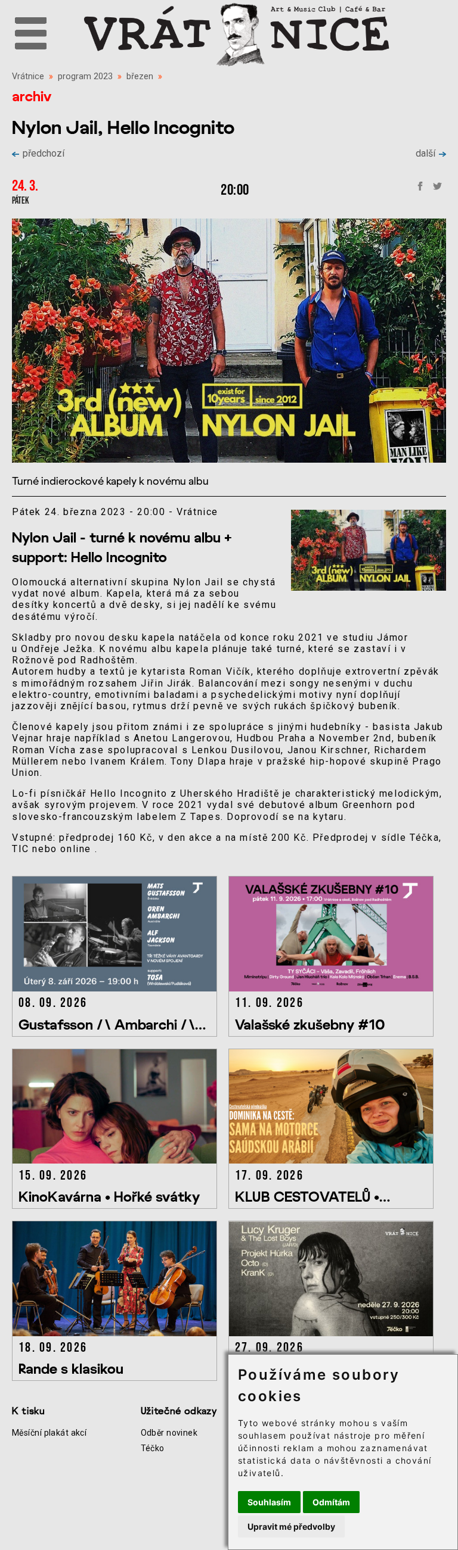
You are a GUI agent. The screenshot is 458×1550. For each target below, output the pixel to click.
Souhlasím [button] (269, 1502)
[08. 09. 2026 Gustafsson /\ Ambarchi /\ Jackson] (120, 988)
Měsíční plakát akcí (49, 1432)
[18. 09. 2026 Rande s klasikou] (120, 1333)
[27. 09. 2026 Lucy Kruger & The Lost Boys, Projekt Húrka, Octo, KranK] (335, 1333)
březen (139, 76)
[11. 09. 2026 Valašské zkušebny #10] (335, 988)
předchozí (43, 153)
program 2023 (85, 76)
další (425, 153)
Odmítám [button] (331, 1502)
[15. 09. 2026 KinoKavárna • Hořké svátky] (120, 1160)
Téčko (153, 1448)
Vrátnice (28, 76)
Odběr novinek (169, 1432)
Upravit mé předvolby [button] (291, 1526)
